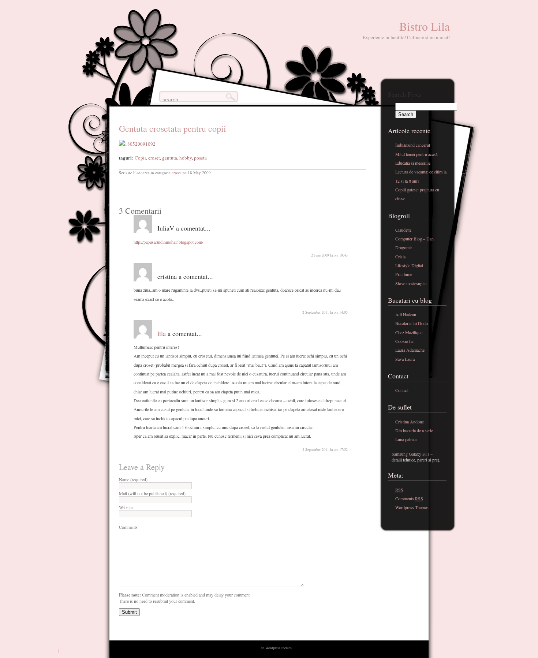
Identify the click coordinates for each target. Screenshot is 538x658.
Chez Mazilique (408, 332)
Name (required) (133, 479)
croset (154, 157)
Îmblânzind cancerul (412, 145)
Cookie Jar (404, 341)
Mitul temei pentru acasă (416, 154)
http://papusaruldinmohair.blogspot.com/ (168, 242)
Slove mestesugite (410, 283)
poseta (200, 157)
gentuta (169, 157)
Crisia (400, 256)
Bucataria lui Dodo (411, 323)
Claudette (403, 230)
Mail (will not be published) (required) (152, 493)
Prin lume (403, 274)
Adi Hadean (405, 314)
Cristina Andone (409, 422)
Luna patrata (405, 439)
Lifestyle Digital (409, 265)
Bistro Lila (424, 26)
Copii (140, 157)
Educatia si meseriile (412, 163)
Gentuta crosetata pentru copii (172, 128)
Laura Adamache (410, 350)
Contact (401, 390)
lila (161, 333)
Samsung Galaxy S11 (410, 454)
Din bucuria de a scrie (414, 430)
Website (125, 507)
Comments (128, 527)
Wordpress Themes (412, 507)
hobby (185, 157)
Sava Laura (405, 359)
